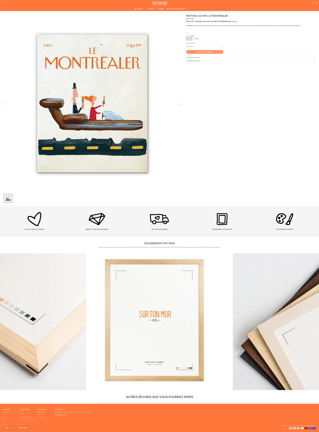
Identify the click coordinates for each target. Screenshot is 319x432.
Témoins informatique (26, 416)
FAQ (22, 412)
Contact (23, 414)
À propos (5, 414)
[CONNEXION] (313, 3)
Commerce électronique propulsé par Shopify (305, 425)
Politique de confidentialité (27, 419)
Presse (5, 416)
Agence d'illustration (175, 9)
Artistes (150, 9)
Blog (4, 419)
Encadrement (6, 412)
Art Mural (138, 9)
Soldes (161, 9)
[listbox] (204, 46)
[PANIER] (316, 3)
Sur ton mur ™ (289, 425)
